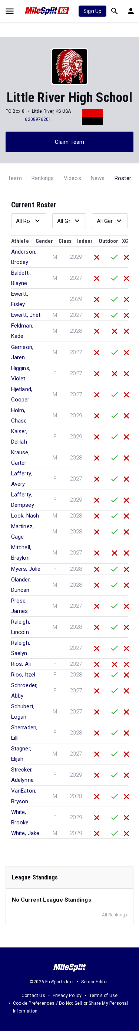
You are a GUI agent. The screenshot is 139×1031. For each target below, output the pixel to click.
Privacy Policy (67, 995)
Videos (72, 178)
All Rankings (114, 915)
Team (15, 178)
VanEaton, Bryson (23, 795)
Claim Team (69, 142)
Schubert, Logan (22, 711)
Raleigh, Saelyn (20, 648)
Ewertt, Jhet (25, 315)
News (98, 178)
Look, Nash (25, 515)
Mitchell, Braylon (21, 552)
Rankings (43, 178)
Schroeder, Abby (24, 690)
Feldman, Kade (22, 330)
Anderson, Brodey (23, 256)
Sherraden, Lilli (24, 732)
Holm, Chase (19, 415)
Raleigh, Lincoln (20, 626)
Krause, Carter (20, 457)
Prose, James (19, 605)
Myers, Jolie (25, 569)
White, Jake (25, 833)
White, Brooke (20, 817)
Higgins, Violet (20, 373)
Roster (123, 178)
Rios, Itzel (23, 674)
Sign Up (92, 11)
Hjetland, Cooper (21, 394)
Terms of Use (103, 995)
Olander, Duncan (21, 584)
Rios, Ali (21, 664)
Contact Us (33, 995)
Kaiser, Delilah (19, 436)
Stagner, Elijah (21, 753)
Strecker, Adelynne (22, 774)
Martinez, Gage (22, 531)
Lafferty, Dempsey (22, 499)
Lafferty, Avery (21, 478)
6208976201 (38, 119)
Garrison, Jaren (22, 352)
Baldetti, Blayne (21, 277)
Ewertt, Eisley (19, 299)
